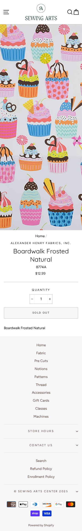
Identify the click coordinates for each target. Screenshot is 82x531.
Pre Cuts (41, 361)
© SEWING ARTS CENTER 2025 (41, 491)
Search (41, 460)
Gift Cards (41, 400)
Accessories (41, 392)
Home (40, 236)
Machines (41, 416)
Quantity (41, 290)
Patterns (41, 377)
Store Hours (41, 431)
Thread (41, 385)
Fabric (41, 353)
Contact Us (41, 445)
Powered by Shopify (41, 525)
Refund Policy (41, 468)
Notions (41, 369)
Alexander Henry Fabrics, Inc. (41, 243)
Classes (41, 408)
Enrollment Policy (41, 476)
